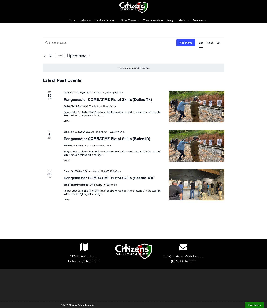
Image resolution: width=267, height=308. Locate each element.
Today (59, 55)
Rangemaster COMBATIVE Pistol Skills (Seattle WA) (109, 177)
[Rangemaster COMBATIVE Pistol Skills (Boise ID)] (196, 146)
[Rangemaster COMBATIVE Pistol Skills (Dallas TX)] (196, 106)
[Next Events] (50, 56)
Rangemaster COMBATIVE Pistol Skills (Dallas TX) (108, 99)
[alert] (133, 68)
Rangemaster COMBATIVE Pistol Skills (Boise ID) (107, 138)
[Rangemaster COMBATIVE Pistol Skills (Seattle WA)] (196, 184)
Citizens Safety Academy (133, 7)
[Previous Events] (44, 56)
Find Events (186, 42)
